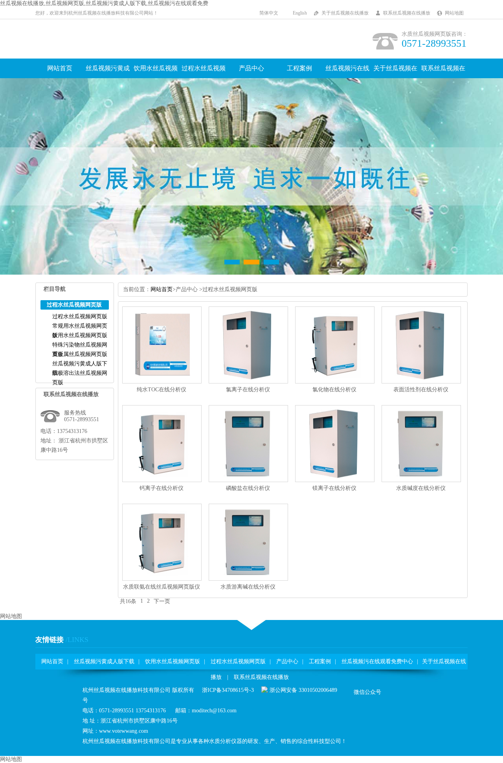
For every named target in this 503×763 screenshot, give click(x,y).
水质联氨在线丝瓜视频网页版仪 (161, 587)
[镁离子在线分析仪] (334, 480)
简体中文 (268, 13)
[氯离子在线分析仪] (248, 382)
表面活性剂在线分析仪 (420, 390)
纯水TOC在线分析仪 (161, 390)
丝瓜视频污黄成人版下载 (104, 661)
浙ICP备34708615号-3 (228, 690)
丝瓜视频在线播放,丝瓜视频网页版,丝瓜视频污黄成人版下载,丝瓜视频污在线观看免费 (104, 3)
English (300, 13)
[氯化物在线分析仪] (334, 382)
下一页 (162, 601)
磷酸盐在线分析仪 (248, 488)
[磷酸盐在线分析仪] (248, 480)
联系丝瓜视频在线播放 (406, 13)
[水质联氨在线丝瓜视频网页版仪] (162, 579)
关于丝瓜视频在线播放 (345, 13)
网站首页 (59, 68)
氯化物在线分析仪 (334, 390)
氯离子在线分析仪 (248, 390)
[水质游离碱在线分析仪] (248, 579)
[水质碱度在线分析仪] (421, 480)
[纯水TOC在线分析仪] (162, 382)
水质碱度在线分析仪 (421, 488)
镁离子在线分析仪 (334, 488)
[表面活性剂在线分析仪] (421, 382)
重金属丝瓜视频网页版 (79, 354)
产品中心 (251, 68)
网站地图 (454, 13)
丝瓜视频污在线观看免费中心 (377, 661)
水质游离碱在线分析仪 (247, 587)
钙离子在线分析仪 (162, 488)
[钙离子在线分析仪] (162, 480)
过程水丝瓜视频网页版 (79, 316)
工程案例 (299, 68)
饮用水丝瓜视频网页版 (79, 335)
